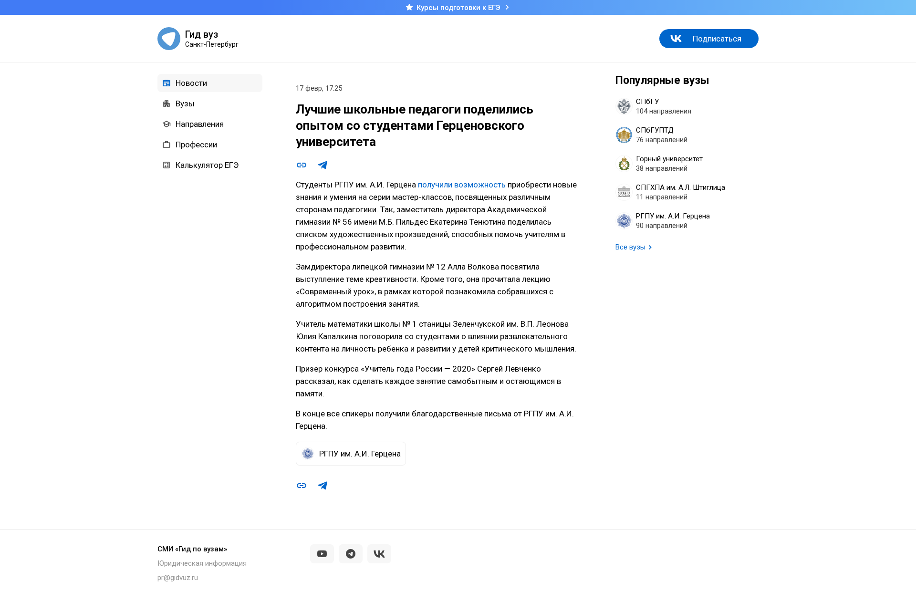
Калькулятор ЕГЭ (207, 165)
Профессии (196, 144)
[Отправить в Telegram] (322, 165)
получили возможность (462, 184)
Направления (200, 124)
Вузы (185, 103)
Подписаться (717, 38)
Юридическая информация (202, 563)
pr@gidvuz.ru (177, 577)
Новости (191, 83)
